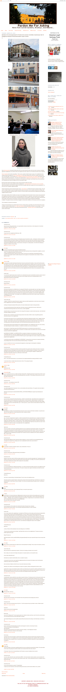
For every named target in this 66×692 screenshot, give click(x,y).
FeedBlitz (54, 102)
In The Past (39, 30)
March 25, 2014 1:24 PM (9, 354)
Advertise (44, 30)
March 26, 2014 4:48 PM (9, 522)
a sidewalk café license (31, 207)
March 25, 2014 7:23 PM (9, 462)
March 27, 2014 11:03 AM (9, 540)
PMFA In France (33, 30)
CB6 (14, 218)
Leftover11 (6, 365)
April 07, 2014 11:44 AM (9, 652)
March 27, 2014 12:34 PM (9, 587)
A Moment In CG (26, 30)
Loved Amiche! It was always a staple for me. (55, 115)
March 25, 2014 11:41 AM (9, 258)
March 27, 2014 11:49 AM (9, 546)
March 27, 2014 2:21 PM (9, 599)
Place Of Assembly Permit (18, 175)
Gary (5, 644)
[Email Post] (15, 216)
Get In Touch (11, 30)
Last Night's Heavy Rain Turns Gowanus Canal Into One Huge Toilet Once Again (57, 148)
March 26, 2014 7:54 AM (9, 508)
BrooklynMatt (6, 372)
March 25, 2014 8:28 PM (9, 483)
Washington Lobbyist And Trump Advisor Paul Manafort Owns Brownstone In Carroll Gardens (56, 123)
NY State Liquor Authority (22, 218)
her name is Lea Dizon (52, 111)
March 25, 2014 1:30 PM (9, 362)
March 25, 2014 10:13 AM (9, 228)
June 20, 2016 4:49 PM (9, 669)
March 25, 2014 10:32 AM (9, 234)
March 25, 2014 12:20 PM (9, 270)
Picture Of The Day (18, 30)
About (6, 30)
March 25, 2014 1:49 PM (9, 369)
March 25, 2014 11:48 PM (9, 501)
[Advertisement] (54, 192)
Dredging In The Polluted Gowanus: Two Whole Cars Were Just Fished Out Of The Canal (57, 156)
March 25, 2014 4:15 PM (9, 413)
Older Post (43, 673)
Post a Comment (4, 671)
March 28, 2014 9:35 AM (9, 632)
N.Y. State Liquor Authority (19, 206)
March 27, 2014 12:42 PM (9, 593)
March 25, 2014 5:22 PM (9, 435)
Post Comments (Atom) (10, 675)
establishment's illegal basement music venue (34, 177)
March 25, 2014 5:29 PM (9, 442)
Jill (4, 493)
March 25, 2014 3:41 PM (9, 394)
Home (2, 30)
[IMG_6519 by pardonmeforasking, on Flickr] (23, 166)
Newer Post (4, 673)
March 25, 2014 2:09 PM (9, 383)
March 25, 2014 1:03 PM (9, 296)
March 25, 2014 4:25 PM (9, 424)
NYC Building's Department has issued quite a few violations (27, 176)
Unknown (5, 261)
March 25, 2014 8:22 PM (9, 470)
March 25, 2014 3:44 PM (9, 405)
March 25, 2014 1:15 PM (9, 344)
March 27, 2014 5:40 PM (9, 621)
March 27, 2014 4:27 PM (9, 610)
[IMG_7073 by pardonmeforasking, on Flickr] (23, 109)
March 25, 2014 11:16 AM (9, 245)
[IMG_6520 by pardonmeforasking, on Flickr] (23, 133)
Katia (5, 248)
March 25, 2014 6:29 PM (9, 448)
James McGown (24, 188)
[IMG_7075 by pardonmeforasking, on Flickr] (23, 85)
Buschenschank (6, 170)
